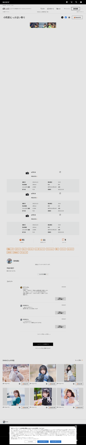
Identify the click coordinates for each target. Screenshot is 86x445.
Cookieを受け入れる (55, 441)
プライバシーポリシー (28, 438)
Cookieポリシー (24, 437)
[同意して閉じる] (76, 426)
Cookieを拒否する (43, 441)
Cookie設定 (30, 441)
